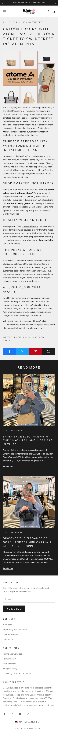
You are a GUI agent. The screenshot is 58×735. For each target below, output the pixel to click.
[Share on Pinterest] (35, 351)
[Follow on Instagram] (12, 713)
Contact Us (8, 639)
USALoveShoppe (11, 213)
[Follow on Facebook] (4, 713)
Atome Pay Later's (37, 159)
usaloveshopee (32, 22)
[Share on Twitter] (22, 351)
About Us (7, 624)
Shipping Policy (10, 668)
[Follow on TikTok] (27, 713)
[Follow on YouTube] (19, 713)
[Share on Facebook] (9, 351)
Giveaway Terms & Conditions (17, 673)
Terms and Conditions (13, 653)
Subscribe (14, 609)
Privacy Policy (9, 658)
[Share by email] (48, 351)
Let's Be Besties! (10, 634)
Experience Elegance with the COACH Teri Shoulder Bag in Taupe (28, 440)
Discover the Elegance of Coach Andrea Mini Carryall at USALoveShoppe (27, 542)
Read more (8, 466)
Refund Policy (9, 663)
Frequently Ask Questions (15, 629)
